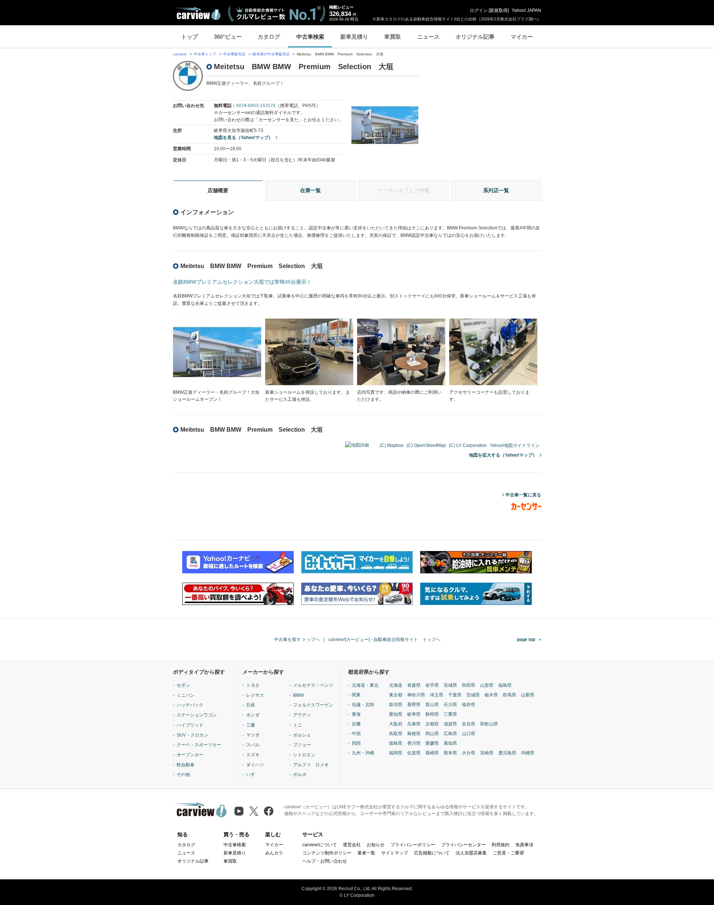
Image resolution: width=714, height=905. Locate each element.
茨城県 (473, 695)
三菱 (250, 725)
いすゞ (253, 774)
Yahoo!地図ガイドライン (515, 445)
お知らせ (376, 844)
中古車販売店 (234, 54)
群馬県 (509, 695)
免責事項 (524, 844)
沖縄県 (527, 753)
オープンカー (190, 754)
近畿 (356, 724)
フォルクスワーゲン (313, 705)
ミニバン (185, 695)
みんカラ (274, 853)
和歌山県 (489, 724)
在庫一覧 (310, 190)
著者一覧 (366, 853)
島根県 (414, 733)
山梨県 (527, 695)
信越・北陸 (363, 704)
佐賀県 (414, 753)
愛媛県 (432, 743)
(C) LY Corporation (468, 445)
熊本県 (450, 753)
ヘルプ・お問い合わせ (324, 861)
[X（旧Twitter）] (254, 811)
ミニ (297, 725)
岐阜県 (414, 714)
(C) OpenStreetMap (426, 445)
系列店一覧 (496, 190)
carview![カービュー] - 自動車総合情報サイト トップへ (384, 639)
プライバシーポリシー (412, 844)
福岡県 (395, 753)
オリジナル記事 (475, 36)
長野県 (414, 704)
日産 (250, 705)
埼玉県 (436, 695)
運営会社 (352, 844)
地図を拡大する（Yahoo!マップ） (503, 455)
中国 (356, 733)
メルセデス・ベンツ (313, 685)
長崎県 (432, 753)
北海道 (395, 685)
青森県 (414, 685)
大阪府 (395, 724)
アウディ (302, 715)
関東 (356, 695)
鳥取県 (395, 733)
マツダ (253, 735)
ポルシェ (302, 735)
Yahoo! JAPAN (526, 10)
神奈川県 (416, 695)
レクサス (255, 695)
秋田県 (468, 685)
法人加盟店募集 (471, 853)
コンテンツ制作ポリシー (326, 853)
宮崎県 (486, 753)
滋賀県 (450, 724)
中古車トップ (205, 54)
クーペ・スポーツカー (199, 744)
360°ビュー (228, 36)
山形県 (486, 685)
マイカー (522, 36)
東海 (356, 714)
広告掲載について (432, 853)
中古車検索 (310, 36)
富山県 (432, 704)
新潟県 (395, 704)
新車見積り (354, 36)
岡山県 (432, 733)
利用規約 (500, 844)
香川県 (414, 743)
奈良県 (468, 724)
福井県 (468, 704)
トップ (189, 36)
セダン (183, 685)
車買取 (392, 36)
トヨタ (253, 685)
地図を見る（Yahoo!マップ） (243, 137)
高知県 (450, 743)
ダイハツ (255, 764)
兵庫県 (414, 724)
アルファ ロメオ (311, 764)
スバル (253, 744)
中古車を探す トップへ (297, 639)
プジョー (302, 744)
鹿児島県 (507, 753)
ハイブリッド (190, 725)
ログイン (479, 10)
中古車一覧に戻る (523, 494)
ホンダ (253, 715)
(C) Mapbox (391, 445)
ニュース (428, 36)
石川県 (450, 704)
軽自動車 (185, 764)
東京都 (395, 695)
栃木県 (491, 695)
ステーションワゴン (197, 715)
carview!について (319, 844)
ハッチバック (190, 705)
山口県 (468, 733)
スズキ (253, 754)
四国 (356, 743)
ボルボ (299, 774)
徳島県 (395, 743)
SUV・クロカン (192, 735)
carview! (180, 54)
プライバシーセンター (463, 844)
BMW (298, 695)
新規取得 (499, 10)
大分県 (468, 753)
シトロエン (304, 754)
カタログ (269, 36)
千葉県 (454, 695)
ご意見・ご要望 (508, 853)
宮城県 (450, 685)
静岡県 (432, 714)
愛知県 (395, 714)
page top (526, 639)
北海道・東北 (365, 685)
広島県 (450, 733)
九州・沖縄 (363, 753)
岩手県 (432, 685)
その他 (183, 774)
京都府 (432, 724)
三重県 (450, 714)
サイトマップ (394, 853)
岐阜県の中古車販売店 (271, 54)
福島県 (505, 685)
